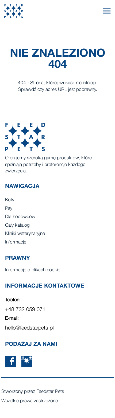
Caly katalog (17, 225)
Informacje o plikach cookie (32, 270)
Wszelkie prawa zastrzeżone (29, 401)
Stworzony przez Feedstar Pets (32, 392)
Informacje (15, 242)
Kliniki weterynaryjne (25, 234)
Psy (8, 209)
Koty (9, 200)
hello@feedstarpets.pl (29, 328)
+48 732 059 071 (25, 309)
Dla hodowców (20, 217)
